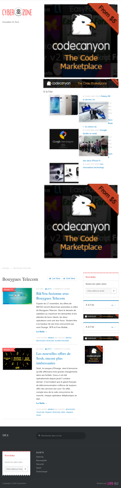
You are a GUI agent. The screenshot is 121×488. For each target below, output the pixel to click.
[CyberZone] (17, 13)
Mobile (51, 338)
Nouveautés (41, 460)
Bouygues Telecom (45, 341)
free (63, 412)
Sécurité (40, 464)
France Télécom (52, 412)
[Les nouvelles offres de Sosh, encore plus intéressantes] (17, 369)
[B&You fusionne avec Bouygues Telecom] (17, 304)
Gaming (39, 457)
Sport (38, 468)
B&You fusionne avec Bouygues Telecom (52, 296)
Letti (49, 289)
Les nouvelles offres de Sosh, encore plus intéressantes (53, 358)
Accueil (5, 268)
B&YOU (68, 338)
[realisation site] (113, 483)
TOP (4, 435)
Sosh (38, 415)
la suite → (41, 331)
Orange (69, 412)
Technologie (41, 471)
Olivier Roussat (62, 341)
